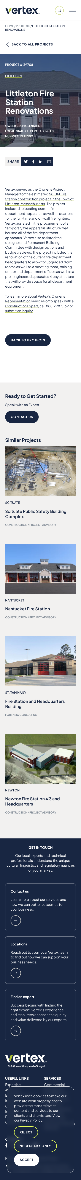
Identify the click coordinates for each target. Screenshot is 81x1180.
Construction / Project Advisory (30, 525)
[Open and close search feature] (59, 10)
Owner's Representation (23, 126)
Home (9, 26)
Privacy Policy (31, 1120)
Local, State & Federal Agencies (29, 131)
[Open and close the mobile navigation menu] (72, 10)
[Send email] (49, 161)
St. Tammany (15, 692)
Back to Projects (28, 340)
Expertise (13, 1085)
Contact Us (22, 417)
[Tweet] (26, 161)
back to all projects (32, 44)
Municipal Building (19, 136)
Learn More (16, 920)
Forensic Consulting (21, 714)
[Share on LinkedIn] (40, 161)
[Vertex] (22, 10)
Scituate (12, 502)
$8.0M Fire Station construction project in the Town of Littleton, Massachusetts (39, 199)
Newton (12, 790)
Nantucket (14, 600)
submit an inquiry (19, 310)
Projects (23, 26)
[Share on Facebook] (33, 161)
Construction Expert (21, 306)
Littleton (13, 76)
